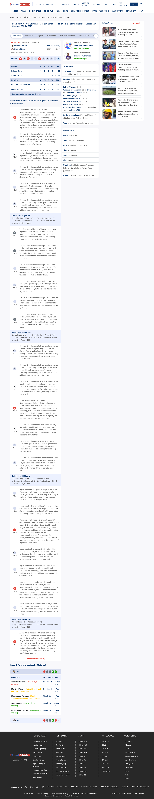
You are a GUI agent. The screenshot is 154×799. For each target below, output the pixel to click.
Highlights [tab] (51, 36)
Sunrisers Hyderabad (40, 770)
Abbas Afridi (16, 75)
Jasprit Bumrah (61, 767)
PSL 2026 (105, 752)
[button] (96, 36)
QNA (141, 11)
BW (18, 671)
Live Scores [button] (51, 4)
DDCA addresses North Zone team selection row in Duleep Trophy (128, 32)
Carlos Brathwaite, (71, 104)
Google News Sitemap (140, 787)
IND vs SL (82, 764)
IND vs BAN (83, 749)
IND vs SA (82, 760)
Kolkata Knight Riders (40, 741)
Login (134, 4)
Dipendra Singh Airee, (72, 107)
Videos (106, 4)
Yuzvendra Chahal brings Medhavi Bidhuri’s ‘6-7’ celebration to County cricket (128, 102)
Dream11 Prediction (80, 11)
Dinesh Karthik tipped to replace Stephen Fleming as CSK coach (128, 114)
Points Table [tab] (84, 36)
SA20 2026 (105, 767)
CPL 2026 (105, 749)
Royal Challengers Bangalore (39, 765)
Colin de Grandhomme (83, 45)
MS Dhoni (59, 745)
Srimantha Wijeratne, (72, 101)
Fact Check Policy (42, 794)
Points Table (35, 11)
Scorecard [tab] (29, 36)
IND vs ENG (83, 752)
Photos (96, 4)
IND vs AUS (83, 745)
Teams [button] (74, 4)
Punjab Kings (37, 756)
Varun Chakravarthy (63, 775)
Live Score (128, 741)
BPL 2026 (105, 760)
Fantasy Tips (117, 11)
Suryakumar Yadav (62, 771)
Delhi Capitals (37, 752)
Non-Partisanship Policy (60, 794)
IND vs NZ (82, 756)
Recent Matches (130, 752)
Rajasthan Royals (38, 760)
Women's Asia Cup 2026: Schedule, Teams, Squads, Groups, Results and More (128, 55)
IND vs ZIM (83, 771)
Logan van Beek (18, 89)
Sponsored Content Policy (53, 796)
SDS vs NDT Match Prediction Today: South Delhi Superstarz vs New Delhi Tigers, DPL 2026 (128, 67)
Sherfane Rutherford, (72, 98)
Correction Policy (77, 794)
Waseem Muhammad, (72, 90)
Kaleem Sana (16, 71)
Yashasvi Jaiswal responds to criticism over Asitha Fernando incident (128, 79)
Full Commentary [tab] (67, 36)
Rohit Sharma (60, 749)
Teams (23, 11)
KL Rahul (59, 741)
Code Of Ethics (92, 794)
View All (136, 23)
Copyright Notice (90, 787)
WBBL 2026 (106, 771)
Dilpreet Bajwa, (69, 95)
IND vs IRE (82, 775)
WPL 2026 (105, 741)
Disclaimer (75, 787)
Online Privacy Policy (109, 787)
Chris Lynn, (91, 90)
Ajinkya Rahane (61, 760)
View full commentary (36, 658)
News (65, 11)
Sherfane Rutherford (82, 56)
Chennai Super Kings (40, 749)
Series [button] (64, 4)
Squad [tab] (40, 36)
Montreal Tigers (20, 49)
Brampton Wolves (20, 46)
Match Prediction (100, 11)
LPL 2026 (105, 756)
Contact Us (50, 787)
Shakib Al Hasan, (75, 93)
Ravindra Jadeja (61, 764)
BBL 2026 (105, 745)
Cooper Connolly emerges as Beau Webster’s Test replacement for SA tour (128, 44)
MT (18, 720)
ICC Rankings (123, 4)
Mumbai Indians (38, 745)
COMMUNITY (131, 11)
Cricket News (85, 4)
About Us (63, 787)
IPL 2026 (14, 11)
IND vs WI (82, 767)
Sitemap (125, 787)
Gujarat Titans (37, 777)
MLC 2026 (105, 764)
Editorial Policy (28, 794)
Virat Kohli (59, 752)
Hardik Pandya (61, 756)
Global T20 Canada (76, 140)
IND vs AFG (83, 741)
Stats (113, 4)
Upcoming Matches (131, 756)
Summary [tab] (17, 36)
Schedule (48, 11)
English (39, 4)
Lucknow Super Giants (40, 774)
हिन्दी (25, 760)
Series (127, 749)
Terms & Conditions (71, 796)
